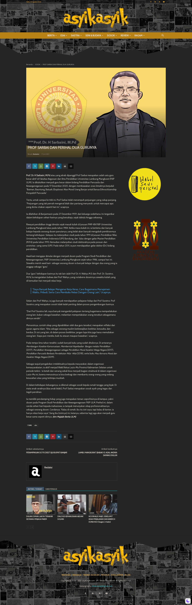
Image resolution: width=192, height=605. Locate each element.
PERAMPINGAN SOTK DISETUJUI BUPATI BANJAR (46, 452)
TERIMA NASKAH (91, 575)
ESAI (62, 35)
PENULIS (105, 575)
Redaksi (36, 154)
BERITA (51, 35)
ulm (35, 425)
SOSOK (111, 35)
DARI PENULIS (51, 489)
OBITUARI (30, 513)
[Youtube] (164, 2)
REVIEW (125, 35)
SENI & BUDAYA (93, 35)
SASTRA (75, 35)
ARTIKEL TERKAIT (35, 489)
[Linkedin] (59, 166)
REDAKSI (76, 575)
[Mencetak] (65, 166)
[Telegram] (47, 166)
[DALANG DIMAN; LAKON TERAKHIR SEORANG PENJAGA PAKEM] (40, 504)
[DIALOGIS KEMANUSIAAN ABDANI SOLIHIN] (71, 504)
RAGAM (138, 35)
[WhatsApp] (40, 166)
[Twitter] (159, 2)
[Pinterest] (53, 166)
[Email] (71, 166)
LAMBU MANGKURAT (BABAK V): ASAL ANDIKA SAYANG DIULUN (97, 453)
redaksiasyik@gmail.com (102, 586)
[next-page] (32, 527)
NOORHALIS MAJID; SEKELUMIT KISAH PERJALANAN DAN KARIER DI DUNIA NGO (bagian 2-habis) (102, 519)
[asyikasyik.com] (96, 18)
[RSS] (155, 2)
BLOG (127, 575)
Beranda (29, 64)
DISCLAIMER (117, 575)
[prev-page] (28, 527)
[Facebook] (151, 2)
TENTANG (66, 575)
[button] (162, 35)
